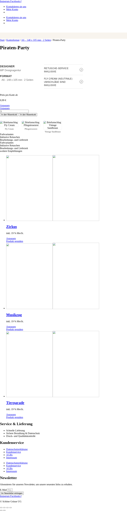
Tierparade (15, 403)
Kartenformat (12, 40)
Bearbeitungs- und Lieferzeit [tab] (14, 140)
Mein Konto (12, 9)
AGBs (9, 454)
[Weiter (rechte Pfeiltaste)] (4, 510)
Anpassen (5, 105)
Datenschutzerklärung (17, 449)
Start (2, 40)
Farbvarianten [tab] (6, 134)
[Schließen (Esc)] (10, 507)
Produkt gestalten (14, 241)
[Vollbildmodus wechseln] (4, 507)
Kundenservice (13, 452)
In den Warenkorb (9, 114)
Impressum (11, 457)
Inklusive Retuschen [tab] (10, 137)
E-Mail (3, 490)
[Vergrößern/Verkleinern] (1, 507)
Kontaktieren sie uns (16, 6)
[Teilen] (7, 507)
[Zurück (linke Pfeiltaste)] (1, 510)
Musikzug (14, 315)
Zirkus (11, 227)
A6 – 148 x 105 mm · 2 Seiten (36, 40)
